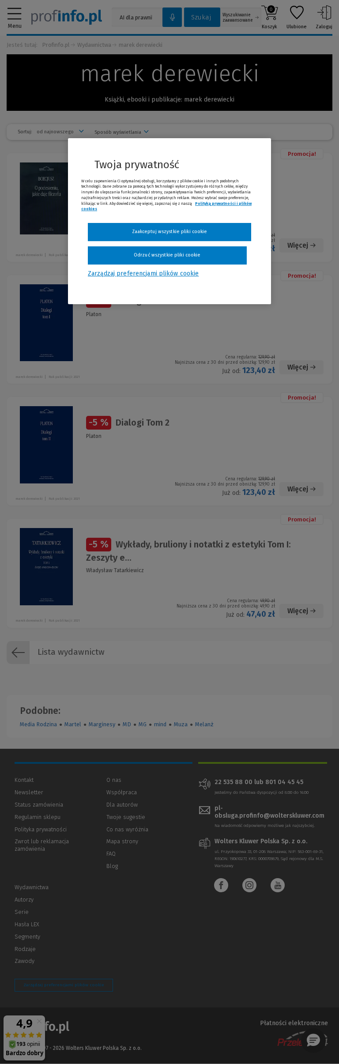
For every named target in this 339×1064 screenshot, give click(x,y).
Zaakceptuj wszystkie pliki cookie (169, 231)
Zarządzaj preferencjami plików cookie (143, 273)
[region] (169, 221)
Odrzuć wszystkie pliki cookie (167, 255)
